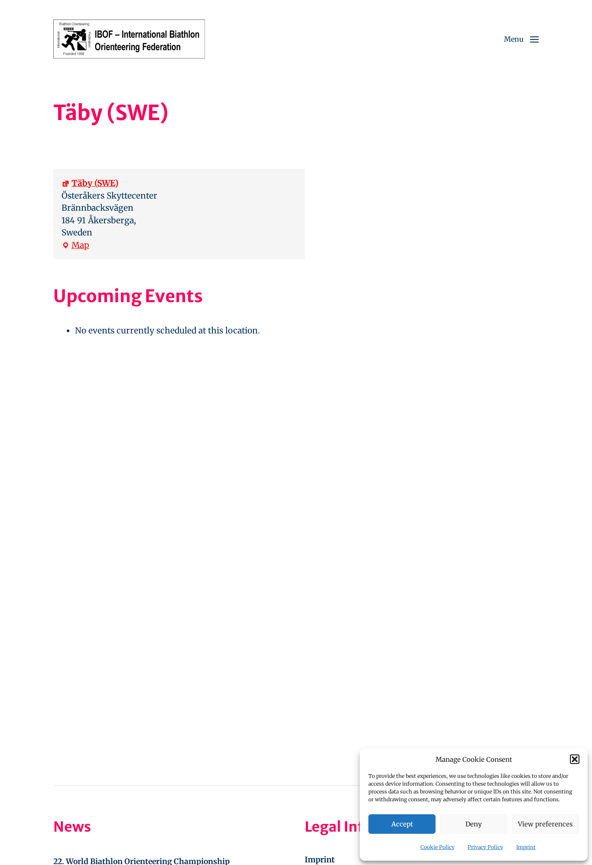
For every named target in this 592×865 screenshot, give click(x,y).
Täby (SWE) (95, 183)
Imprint (526, 847)
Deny (473, 824)
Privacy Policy (485, 847)
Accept (402, 824)
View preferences (545, 824)
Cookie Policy (437, 847)
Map (75, 245)
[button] (574, 759)
